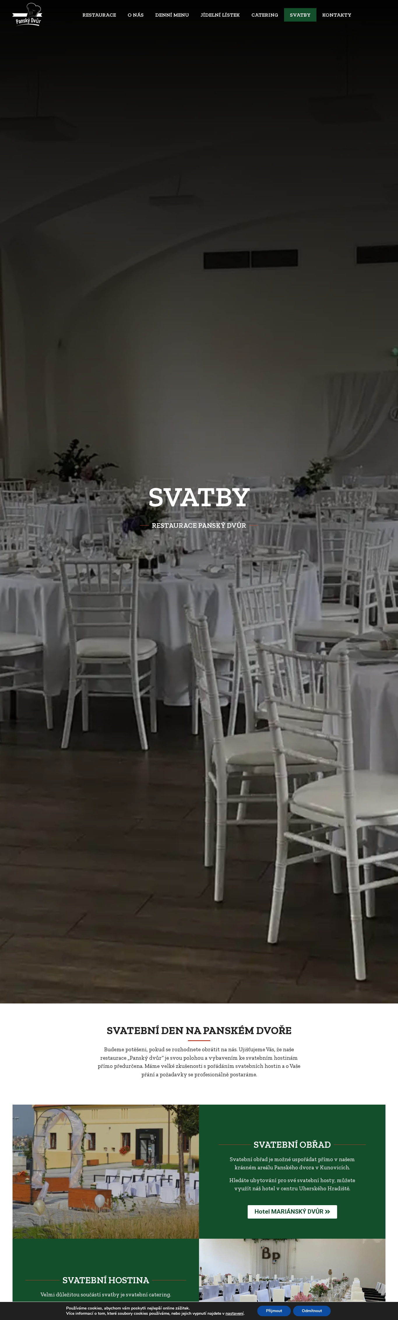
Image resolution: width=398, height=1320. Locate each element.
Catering (264, 15)
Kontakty (336, 15)
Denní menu (172, 15)
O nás (136, 15)
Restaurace (99, 15)
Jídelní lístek (220, 15)
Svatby (300, 15)
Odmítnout (312, 1311)
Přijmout (274, 1311)
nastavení (235, 1313)
